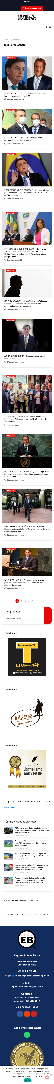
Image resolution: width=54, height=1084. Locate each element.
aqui (14, 976)
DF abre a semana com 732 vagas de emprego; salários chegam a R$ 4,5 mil (31, 855)
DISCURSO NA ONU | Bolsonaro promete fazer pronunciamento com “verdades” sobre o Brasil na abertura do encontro (24, 582)
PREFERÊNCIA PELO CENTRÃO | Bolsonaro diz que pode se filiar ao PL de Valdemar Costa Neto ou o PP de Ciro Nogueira (26, 192)
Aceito (27, 1080)
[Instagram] (27, 1014)
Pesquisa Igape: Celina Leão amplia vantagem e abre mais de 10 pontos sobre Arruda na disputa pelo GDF (30, 880)
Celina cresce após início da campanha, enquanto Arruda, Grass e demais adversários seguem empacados (32, 867)
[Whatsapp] (27, 1035)
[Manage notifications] (47, 1077)
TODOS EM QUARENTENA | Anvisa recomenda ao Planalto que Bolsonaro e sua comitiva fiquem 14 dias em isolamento (26, 419)
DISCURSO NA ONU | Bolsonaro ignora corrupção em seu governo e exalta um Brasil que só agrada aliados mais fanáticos (26, 474)
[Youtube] (34, 1014)
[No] (51, 1075)
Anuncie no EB (27, 970)
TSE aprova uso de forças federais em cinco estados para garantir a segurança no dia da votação (32, 830)
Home (6, 40)
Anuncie (27, 2)
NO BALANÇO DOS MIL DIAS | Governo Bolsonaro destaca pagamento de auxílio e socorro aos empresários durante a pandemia (25, 303)
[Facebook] (20, 1014)
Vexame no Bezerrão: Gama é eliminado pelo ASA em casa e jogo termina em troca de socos (31, 843)
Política (10, 57)
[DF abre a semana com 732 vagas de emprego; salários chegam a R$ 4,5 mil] (8, 856)
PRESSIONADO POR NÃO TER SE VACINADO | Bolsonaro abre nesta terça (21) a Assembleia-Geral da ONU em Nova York (26, 529)
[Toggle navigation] (4, 27)
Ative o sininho (9, 808)
